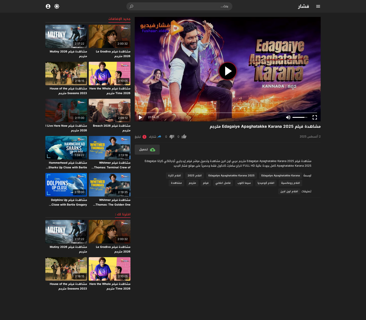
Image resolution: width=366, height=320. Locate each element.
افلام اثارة (174, 175)
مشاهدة (176, 183)
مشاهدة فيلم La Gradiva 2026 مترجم (113, 54)
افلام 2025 (195, 175)
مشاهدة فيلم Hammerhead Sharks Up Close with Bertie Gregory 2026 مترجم (68, 167)
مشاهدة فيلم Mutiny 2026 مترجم (68, 54)
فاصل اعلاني (223, 183)
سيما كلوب (244, 183)
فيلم (206, 183)
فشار (303, 6)
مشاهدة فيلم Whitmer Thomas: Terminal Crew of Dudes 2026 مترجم (112, 167)
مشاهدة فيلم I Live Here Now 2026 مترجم (66, 128)
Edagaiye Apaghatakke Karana (280, 175)
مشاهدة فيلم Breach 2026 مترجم (111, 128)
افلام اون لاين (289, 191)
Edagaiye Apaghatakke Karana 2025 (231, 175)
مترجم (192, 183)
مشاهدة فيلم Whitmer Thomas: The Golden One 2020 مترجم (113, 204)
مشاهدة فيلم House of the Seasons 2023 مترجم (68, 91)
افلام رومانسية (290, 183)
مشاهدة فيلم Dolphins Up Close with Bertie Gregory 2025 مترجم (69, 204)
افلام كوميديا (266, 183)
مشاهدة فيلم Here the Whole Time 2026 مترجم (109, 91)
